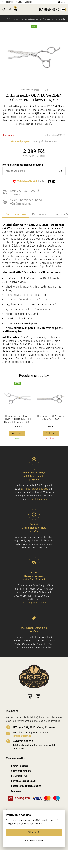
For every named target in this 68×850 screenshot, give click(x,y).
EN (65, 2)
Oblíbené (28, 2)
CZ (59, 2)
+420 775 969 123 (23, 741)
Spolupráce (17, 791)
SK (61, 2)
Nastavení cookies (34, 840)
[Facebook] (30, 696)
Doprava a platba (19, 765)
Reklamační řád (19, 776)
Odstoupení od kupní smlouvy (26, 786)
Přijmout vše (34, 832)
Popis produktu (16, 214)
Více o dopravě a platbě (34, 602)
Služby (19, 2)
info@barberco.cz (22, 735)
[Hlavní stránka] (42, 9)
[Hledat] (4, 9)
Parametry (39, 214)
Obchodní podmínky (21, 771)
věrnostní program (37, 499)
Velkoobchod (7, 2)
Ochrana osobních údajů (23, 781)
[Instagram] (38, 696)
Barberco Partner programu (34, 488)
